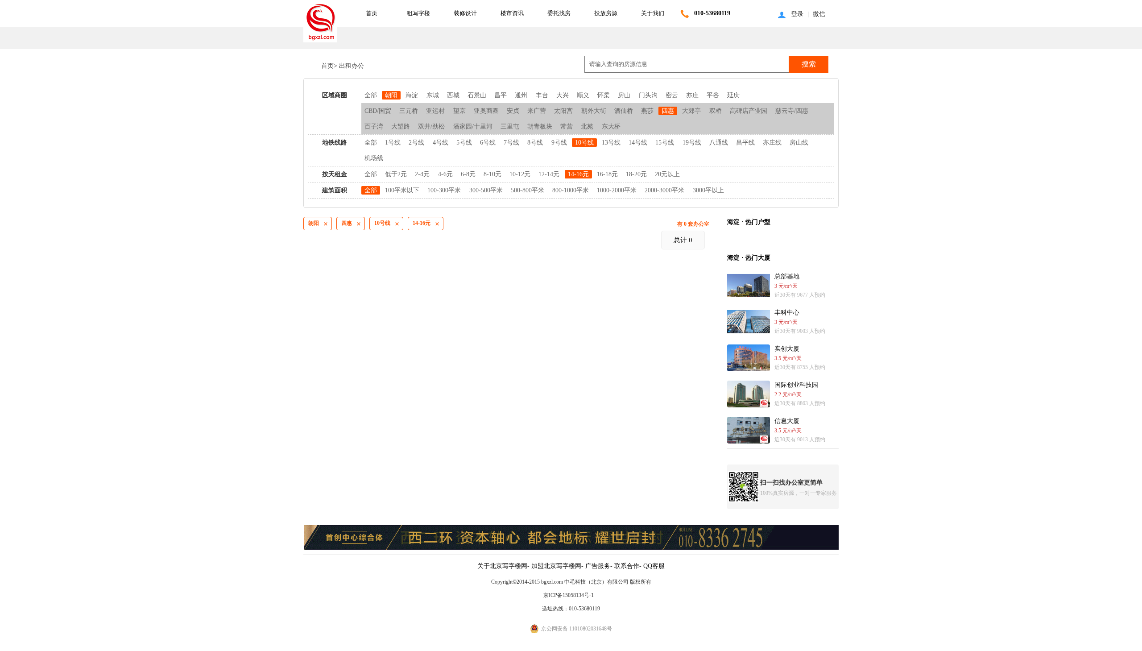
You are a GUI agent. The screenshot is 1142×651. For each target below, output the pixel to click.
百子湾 (373, 126)
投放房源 (605, 13)
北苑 (587, 126)
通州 (521, 95)
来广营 (536, 111)
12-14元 (548, 174)
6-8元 (468, 174)
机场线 (373, 158)
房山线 (799, 142)
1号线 (393, 142)
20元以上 (667, 174)
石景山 (477, 95)
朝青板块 (539, 126)
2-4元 (422, 174)
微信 (819, 14)
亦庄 (692, 95)
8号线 (535, 142)
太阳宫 (563, 111)
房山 (624, 95)
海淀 (411, 95)
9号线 (559, 142)
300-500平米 (486, 190)
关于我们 (652, 13)
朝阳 (391, 95)
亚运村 (435, 111)
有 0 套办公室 (693, 224)
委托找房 (559, 13)
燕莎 (647, 111)
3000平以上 (708, 190)
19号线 (692, 142)
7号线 (511, 142)
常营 (566, 126)
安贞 (513, 111)
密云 (672, 95)
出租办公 (350, 65)
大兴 (562, 95)
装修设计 (465, 13)
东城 (432, 95)
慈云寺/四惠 (791, 111)
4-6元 (445, 174)
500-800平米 (527, 190)
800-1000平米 (570, 190)
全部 (370, 95)
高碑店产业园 (748, 111)
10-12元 (519, 174)
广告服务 (597, 566)
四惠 (668, 111)
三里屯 (510, 126)
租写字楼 (418, 13)
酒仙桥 (623, 111)
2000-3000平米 (664, 190)
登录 (797, 14)
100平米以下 (402, 190)
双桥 (715, 111)
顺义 (583, 95)
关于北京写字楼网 (502, 566)
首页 (371, 13)
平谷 (713, 95)
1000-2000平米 (617, 190)
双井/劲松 (431, 126)
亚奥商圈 (487, 111)
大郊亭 (691, 111)
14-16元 (578, 174)
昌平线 (745, 142)
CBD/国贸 (377, 111)
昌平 (500, 95)
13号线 (611, 142)
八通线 (718, 142)
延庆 (733, 95)
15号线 (664, 142)
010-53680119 (712, 13)
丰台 (542, 95)
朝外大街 (593, 111)
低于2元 (396, 174)
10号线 (584, 142)
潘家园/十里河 (472, 126)
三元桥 (408, 111)
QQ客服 (654, 566)
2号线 (416, 142)
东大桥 (611, 126)
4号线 (440, 142)
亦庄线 (772, 142)
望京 (459, 111)
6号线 (488, 142)
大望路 (400, 126)
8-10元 (492, 174)
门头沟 (648, 95)
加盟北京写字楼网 (556, 566)
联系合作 (626, 566)
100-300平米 (444, 190)
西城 (453, 95)
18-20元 (636, 174)
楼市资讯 (512, 13)
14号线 (638, 142)
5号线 (464, 142)
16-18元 (607, 174)
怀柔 (603, 95)
